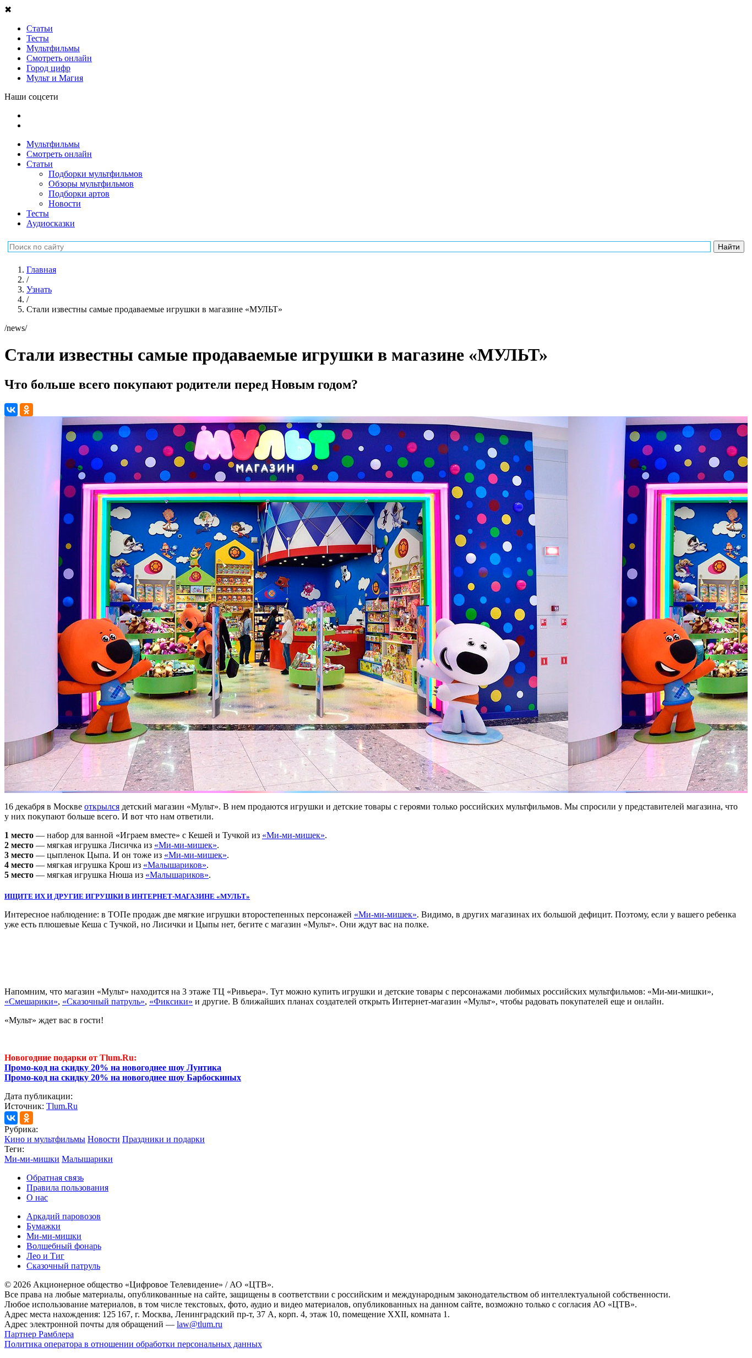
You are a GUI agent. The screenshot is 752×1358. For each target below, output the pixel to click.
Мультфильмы (53, 144)
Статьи (39, 164)
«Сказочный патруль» (103, 1001)
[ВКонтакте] (11, 409)
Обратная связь (55, 1177)
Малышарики (87, 1159)
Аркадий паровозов (63, 1216)
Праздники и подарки (163, 1139)
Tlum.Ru (62, 1106)
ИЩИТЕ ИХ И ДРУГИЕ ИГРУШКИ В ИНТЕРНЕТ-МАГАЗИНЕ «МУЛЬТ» (127, 896)
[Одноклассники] (26, 409)
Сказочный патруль (63, 1265)
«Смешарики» (31, 1001)
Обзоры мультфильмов (91, 183)
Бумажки (43, 1226)
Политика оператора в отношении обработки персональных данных (133, 1344)
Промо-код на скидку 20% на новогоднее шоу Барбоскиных (122, 1077)
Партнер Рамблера (39, 1334)
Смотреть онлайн (59, 154)
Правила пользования (67, 1187)
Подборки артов (79, 193)
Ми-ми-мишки (31, 1159)
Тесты (37, 213)
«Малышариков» (174, 865)
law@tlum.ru (199, 1324)
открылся (101, 806)
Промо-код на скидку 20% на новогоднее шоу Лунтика (112, 1067)
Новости (64, 203)
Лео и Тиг (45, 1256)
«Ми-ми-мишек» (293, 835)
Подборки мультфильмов (95, 173)
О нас (37, 1197)
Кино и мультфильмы (44, 1139)
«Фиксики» (171, 1001)
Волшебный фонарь (63, 1246)
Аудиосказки (50, 223)
